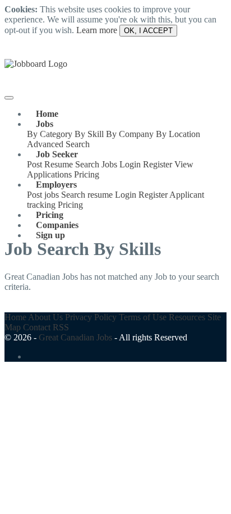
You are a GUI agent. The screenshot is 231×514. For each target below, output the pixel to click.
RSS (61, 327)
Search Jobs (96, 164)
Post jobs (43, 194)
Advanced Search (58, 144)
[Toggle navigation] (8, 97)
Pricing (86, 174)
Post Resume (50, 164)
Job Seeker (57, 154)
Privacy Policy (91, 317)
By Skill (89, 134)
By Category (49, 134)
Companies (57, 225)
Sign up (50, 235)
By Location (178, 134)
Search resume (87, 194)
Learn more (96, 30)
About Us (45, 317)
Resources (187, 317)
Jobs (44, 124)
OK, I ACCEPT (148, 30)
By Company (130, 134)
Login (130, 164)
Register (157, 164)
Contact (36, 327)
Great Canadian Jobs (75, 337)
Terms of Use (143, 317)
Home (47, 114)
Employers (56, 184)
